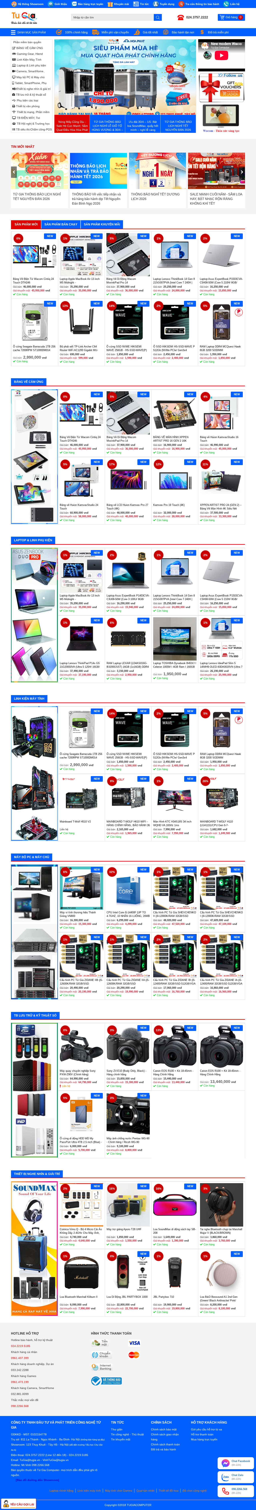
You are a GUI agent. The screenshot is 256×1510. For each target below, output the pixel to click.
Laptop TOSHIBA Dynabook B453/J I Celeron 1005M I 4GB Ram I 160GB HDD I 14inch (174, 665)
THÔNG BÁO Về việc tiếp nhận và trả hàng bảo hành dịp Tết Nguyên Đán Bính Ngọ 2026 (37, 199)
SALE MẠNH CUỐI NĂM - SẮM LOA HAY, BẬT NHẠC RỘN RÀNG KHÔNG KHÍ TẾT (157, 199)
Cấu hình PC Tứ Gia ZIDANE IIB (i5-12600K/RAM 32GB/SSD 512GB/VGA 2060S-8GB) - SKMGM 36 (81, 982)
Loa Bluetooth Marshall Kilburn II (79, 1296)
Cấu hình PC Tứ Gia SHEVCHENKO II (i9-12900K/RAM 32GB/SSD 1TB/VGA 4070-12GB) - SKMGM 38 (174, 914)
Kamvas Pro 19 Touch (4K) (169, 504)
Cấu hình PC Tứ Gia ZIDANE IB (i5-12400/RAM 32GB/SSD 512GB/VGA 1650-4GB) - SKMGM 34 (174, 982)
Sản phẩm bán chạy (60, 224)
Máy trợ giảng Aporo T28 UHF (124, 1229)
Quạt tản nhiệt (145, 1490)
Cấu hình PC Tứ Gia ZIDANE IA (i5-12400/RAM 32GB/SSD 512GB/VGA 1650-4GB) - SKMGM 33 (221, 982)
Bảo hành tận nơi (183, 32)
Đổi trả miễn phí (218, 32)
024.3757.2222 (197, 17)
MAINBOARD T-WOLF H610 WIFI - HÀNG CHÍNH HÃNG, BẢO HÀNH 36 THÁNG (128, 823)
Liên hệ (66, 1086)
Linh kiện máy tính (89, 1490)
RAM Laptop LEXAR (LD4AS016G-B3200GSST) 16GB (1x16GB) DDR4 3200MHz (128, 665)
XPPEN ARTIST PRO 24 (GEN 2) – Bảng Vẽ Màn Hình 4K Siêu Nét (220, 506)
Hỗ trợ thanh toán (202, 1434)
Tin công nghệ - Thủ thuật (127, 1434)
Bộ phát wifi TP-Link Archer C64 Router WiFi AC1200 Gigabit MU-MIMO (79, 348)
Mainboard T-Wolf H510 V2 (75, 821)
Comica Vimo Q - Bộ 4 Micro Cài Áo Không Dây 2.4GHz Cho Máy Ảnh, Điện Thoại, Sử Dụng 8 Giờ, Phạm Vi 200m (81, 1231)
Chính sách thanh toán (165, 1444)
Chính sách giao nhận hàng (165, 1437)
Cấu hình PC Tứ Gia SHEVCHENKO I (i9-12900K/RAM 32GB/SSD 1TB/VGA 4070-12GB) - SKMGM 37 (221, 914)
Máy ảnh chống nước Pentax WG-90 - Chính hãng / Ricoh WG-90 (128, 1140)
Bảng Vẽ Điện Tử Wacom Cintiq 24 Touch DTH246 (33, 280)
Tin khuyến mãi (120, 1439)
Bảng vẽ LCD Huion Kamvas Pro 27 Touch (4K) (127, 506)
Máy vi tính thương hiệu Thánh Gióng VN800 (78, 914)
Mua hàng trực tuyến (204, 1439)
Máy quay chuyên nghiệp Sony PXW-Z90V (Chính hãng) (78, 1072)
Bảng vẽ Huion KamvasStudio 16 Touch (219, 439)
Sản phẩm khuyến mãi (102, 224)
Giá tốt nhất (150, 32)
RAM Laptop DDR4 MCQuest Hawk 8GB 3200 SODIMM (220, 348)
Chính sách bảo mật (164, 1429)
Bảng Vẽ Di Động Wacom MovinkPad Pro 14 (121, 280)
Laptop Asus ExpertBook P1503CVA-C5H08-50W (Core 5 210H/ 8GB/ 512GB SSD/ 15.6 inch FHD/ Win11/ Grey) (221, 280)
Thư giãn (116, 1429)
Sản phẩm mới (26, 224)
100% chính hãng (76, 32)
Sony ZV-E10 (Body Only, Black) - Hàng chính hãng (126, 1072)
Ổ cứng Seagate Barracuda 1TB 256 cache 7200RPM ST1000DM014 (34, 348)
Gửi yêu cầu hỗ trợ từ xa (206, 1429)
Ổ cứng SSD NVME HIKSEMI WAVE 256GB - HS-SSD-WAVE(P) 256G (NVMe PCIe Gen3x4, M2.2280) (126, 348)
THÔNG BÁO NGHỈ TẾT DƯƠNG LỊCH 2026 (96, 197)
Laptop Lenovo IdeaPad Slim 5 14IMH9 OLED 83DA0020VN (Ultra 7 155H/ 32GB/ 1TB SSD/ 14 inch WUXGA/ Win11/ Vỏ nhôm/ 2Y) (221, 665)
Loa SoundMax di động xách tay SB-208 (174, 1231)
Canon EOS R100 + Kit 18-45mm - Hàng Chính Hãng (173, 1072)
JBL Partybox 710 (163, 1296)
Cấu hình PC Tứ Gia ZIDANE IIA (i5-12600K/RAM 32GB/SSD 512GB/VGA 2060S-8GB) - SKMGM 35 (128, 982)
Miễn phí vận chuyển (115, 32)
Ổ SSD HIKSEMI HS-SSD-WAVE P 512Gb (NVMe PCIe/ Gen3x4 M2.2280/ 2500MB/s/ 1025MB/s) (174, 348)
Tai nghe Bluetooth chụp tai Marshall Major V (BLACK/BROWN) (221, 1231)
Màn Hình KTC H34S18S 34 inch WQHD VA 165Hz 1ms (172, 823)
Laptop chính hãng (61, 1490)
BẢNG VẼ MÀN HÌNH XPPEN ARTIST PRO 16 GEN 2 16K (170, 439)
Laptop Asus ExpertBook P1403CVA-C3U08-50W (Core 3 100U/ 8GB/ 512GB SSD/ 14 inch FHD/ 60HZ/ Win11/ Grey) (128, 597)
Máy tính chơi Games (118, 1490)
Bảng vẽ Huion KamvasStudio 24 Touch (79, 506)
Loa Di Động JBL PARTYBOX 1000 (127, 1296)
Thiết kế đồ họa (168, 1490)
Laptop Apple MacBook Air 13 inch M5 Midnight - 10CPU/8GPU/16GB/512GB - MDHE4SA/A (80, 280)
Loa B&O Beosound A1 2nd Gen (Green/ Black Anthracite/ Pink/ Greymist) (218, 1298)
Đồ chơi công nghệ (195, 1490)
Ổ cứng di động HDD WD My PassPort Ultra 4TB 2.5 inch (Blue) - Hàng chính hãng (81, 1140)
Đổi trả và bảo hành (163, 1449)
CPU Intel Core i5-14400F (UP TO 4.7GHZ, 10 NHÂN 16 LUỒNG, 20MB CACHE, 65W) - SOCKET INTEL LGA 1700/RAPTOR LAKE (128, 914)
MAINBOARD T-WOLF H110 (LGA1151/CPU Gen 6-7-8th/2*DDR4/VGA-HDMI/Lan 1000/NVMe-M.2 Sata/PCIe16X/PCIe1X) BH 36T (218, 823)
